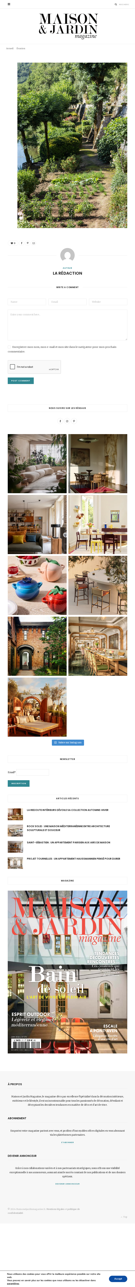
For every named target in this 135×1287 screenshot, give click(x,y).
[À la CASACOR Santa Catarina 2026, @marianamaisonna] (37, 463)
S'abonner (67, 1142)
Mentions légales (55, 1209)
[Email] (128, 46)
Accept (118, 1278)
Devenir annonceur (67, 1183)
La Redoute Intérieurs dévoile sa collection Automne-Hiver (67, 810)
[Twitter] (5, 84)
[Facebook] (117, 46)
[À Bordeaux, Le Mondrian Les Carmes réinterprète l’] (37, 707)
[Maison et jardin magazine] (67, 26)
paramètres (13, 1283)
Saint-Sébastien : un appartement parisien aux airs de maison (68, 842)
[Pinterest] (122, 46)
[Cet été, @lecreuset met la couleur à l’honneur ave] (37, 585)
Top (125, 1217)
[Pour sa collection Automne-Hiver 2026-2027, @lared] (97, 524)
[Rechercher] (116, 4)
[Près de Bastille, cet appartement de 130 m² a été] (37, 524)
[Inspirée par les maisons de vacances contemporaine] (97, 463)
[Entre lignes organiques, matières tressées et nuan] (97, 585)
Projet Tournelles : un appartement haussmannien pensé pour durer (73, 858)
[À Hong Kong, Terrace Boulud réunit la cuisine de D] (97, 646)
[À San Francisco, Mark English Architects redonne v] (37, 646)
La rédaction (16, 46)
